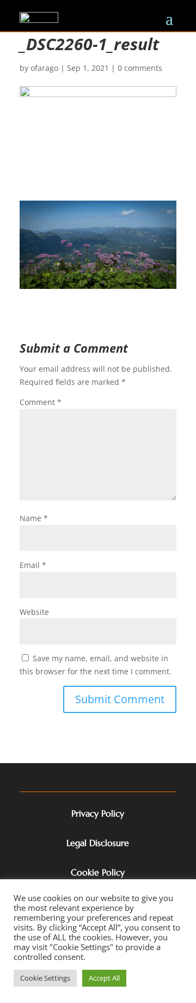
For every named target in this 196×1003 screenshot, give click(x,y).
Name (34, 518)
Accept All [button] (104, 978)
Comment (41, 402)
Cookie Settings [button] (45, 978)
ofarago (44, 68)
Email (33, 565)
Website (34, 612)
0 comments (140, 68)
